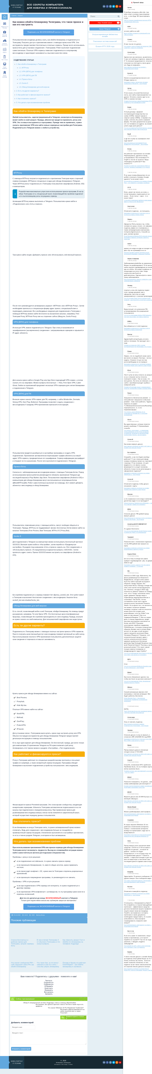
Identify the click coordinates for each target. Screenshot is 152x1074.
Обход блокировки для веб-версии (35, 87)
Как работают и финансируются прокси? (34, 95)
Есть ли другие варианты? (28, 91)
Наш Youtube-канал (105, 23)
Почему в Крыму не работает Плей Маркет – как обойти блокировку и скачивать (74, 964)
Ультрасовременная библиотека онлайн (105, 35)
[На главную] (4, 17)
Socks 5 (25, 83)
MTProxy (25, 68)
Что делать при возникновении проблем (34, 102)
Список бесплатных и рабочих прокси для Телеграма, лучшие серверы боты (22, 943)
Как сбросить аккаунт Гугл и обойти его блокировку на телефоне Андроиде (74, 942)
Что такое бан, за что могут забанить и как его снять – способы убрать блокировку (48, 964)
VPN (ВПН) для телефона (32, 71)
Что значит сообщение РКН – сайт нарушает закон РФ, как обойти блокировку (22, 964)
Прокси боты (27, 79)
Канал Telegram (105, 29)
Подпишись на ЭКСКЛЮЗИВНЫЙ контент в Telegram (49, 32)
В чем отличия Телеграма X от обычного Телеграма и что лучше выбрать (48, 942)
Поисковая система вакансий (105, 41)
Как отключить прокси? (27, 98)
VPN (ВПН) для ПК (29, 75)
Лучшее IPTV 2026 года (105, 46)
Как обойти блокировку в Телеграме (32, 64)
